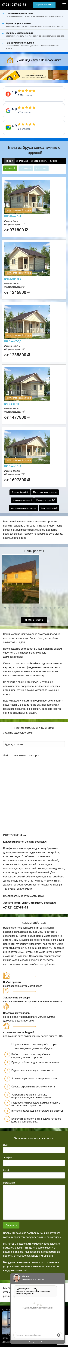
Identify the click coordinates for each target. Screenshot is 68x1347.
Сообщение (9, 1183)
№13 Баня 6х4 (12, 216)
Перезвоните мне (44, 4)
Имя (5, 1145)
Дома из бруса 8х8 (20, 492)
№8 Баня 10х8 (12, 466)
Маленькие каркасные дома (23, 508)
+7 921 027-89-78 (14, 4)
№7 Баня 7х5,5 (12, 341)
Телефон (7, 1157)
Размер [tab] (23, 160)
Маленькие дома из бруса (45, 492)
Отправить (11, 1225)
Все (55, 160)
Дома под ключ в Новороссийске (39, 60)
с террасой (10, 168)
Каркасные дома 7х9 (45, 500)
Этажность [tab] (40, 160)
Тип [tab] (10, 160)
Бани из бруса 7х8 (49, 508)
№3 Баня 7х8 (11, 403)
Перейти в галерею (34, 620)
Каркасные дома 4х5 (22, 500)
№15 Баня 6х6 (12, 278)
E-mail (6, 1170)
